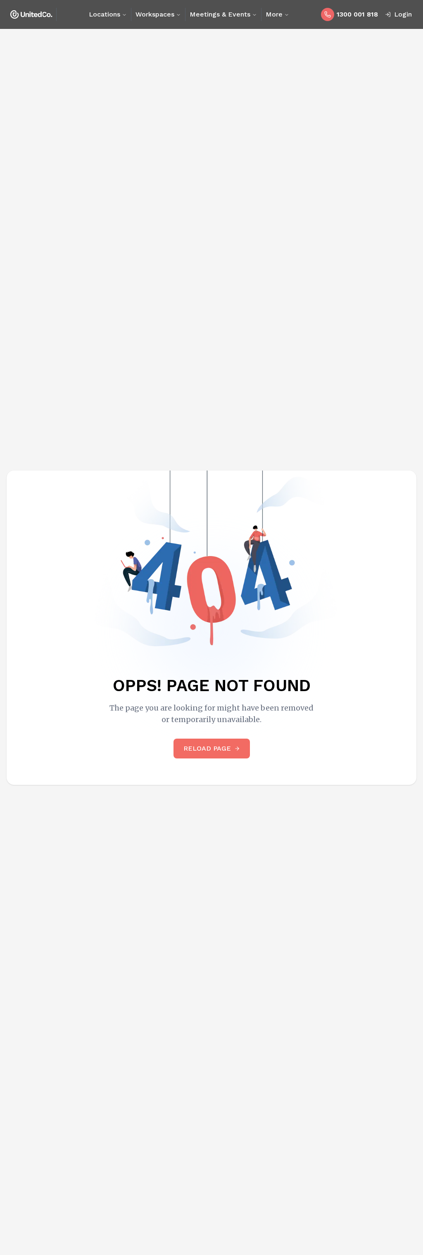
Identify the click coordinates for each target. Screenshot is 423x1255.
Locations (104, 14)
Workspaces (154, 14)
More (274, 14)
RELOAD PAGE (207, 748)
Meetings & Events (220, 14)
